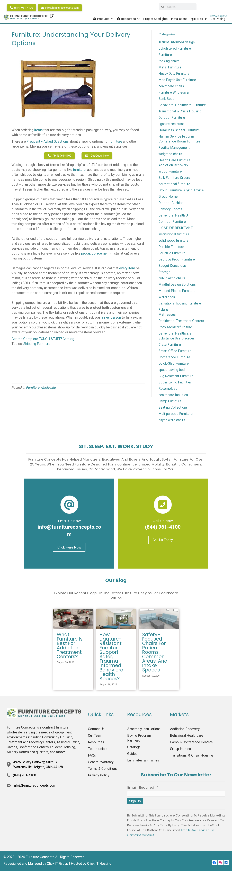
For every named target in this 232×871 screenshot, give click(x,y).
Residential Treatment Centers (181, 321)
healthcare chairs (171, 86)
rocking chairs (169, 61)
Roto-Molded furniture (175, 327)
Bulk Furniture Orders (174, 178)
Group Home (168, 196)
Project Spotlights (155, 19)
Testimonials (97, 749)
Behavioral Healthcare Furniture (182, 105)
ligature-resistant (171, 124)
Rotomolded (167, 389)
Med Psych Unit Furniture (177, 80)
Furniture (165, 55)
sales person (111, 317)
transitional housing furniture (179, 303)
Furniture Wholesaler (41, 387)
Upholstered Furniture (174, 48)
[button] (214, 862)
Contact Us (96, 729)
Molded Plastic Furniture (176, 291)
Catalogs (133, 747)
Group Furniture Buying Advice (181, 190)
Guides (132, 754)
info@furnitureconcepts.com (61, 7)
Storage (164, 272)
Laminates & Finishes (143, 760)
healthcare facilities (173, 395)
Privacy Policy (98, 775)
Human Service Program (176, 136)
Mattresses (167, 314)
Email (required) (142, 787)
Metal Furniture (169, 67)
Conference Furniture (174, 357)
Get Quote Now (99, 155)
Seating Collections (173, 407)
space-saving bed (171, 370)
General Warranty (100, 762)
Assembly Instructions (143, 729)
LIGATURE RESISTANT (175, 228)
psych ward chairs (171, 420)
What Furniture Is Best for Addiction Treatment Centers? (70, 645)
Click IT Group (57, 863)
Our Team (95, 735)
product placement (95, 253)
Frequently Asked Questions (48, 141)
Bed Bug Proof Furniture (176, 259)
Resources (128, 19)
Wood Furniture (170, 171)
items (38, 130)
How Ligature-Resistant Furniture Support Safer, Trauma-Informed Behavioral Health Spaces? (112, 656)
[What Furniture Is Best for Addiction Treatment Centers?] (73, 619)
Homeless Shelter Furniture (179, 130)
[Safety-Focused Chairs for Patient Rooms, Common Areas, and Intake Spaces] (159, 619)
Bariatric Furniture (171, 253)
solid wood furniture (173, 240)
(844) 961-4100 (23, 7)
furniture (116, 141)
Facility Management (174, 148)
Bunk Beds (166, 99)
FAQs (92, 755)
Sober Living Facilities (175, 382)
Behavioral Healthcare (175, 333)
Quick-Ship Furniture (173, 363)
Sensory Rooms (170, 209)
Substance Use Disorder (176, 338)
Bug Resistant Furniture (175, 376)
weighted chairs (170, 154)
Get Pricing (217, 19)
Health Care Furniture (174, 160)
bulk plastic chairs (171, 278)
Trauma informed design (176, 42)
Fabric (163, 310)
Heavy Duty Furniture (174, 73)
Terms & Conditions (103, 769)
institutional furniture (173, 234)
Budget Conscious (172, 266)
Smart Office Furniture (174, 351)
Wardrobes (166, 297)
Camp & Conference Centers (191, 742)
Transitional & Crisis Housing (179, 111)
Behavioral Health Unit (175, 215)
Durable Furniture (171, 247)
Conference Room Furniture (179, 141)
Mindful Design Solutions (177, 284)
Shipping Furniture (36, 344)
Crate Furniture (169, 345)
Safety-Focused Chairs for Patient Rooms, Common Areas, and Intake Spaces (154, 652)
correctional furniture (174, 184)
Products (103, 19)
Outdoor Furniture (171, 117)
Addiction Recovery (173, 165)
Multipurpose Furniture (175, 414)
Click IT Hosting (99, 863)
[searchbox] (178, 6)
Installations (179, 19)
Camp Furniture (169, 401)
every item (127, 268)
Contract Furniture (172, 222)
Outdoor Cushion (170, 203)
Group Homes (180, 749)
